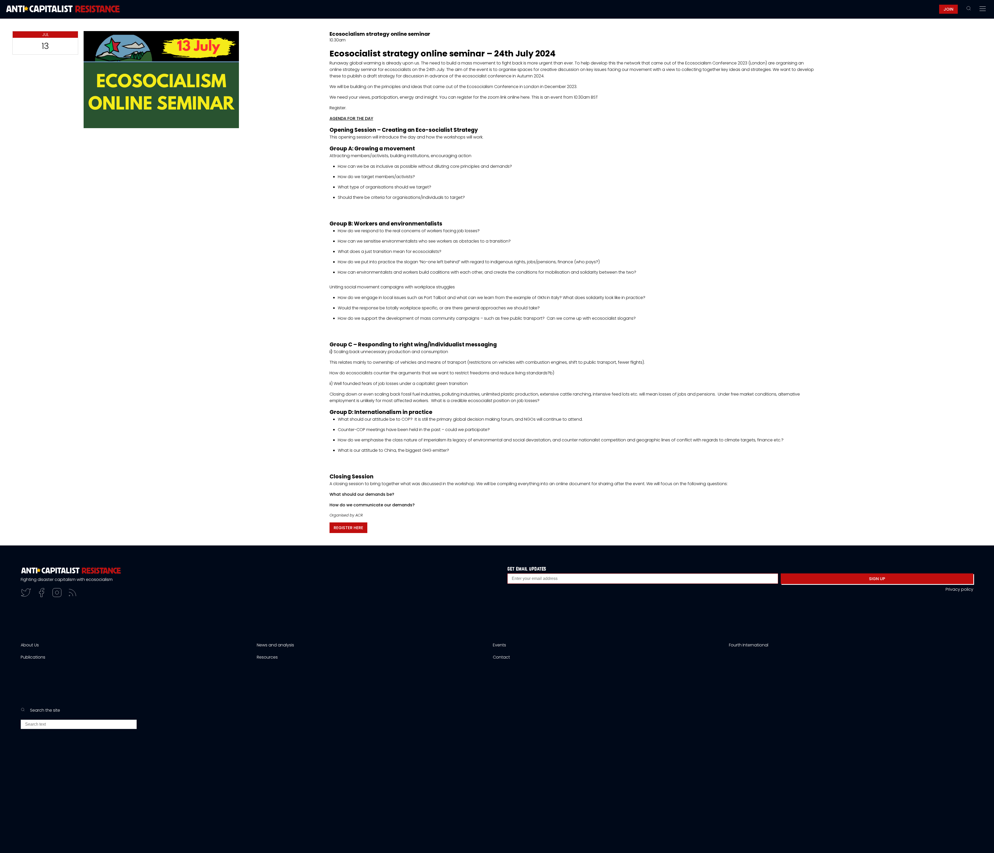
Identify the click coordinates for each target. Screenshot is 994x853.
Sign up (877, 579)
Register (338, 108)
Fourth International (748, 645)
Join (948, 9)
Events (499, 645)
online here (518, 97)
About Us (30, 645)
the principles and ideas (398, 87)
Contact (501, 657)
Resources (267, 657)
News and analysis (275, 645)
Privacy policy (959, 589)
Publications (33, 657)
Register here (348, 528)
